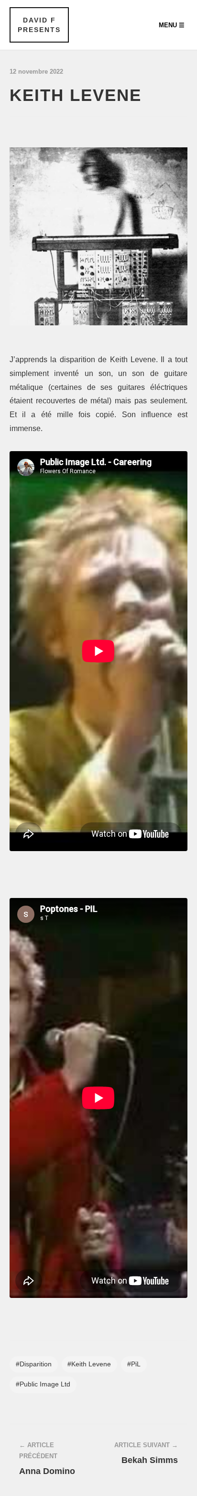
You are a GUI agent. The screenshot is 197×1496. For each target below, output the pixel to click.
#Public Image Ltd (43, 1384)
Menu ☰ (172, 25)
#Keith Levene (89, 1364)
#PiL (134, 1364)
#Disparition (34, 1364)
